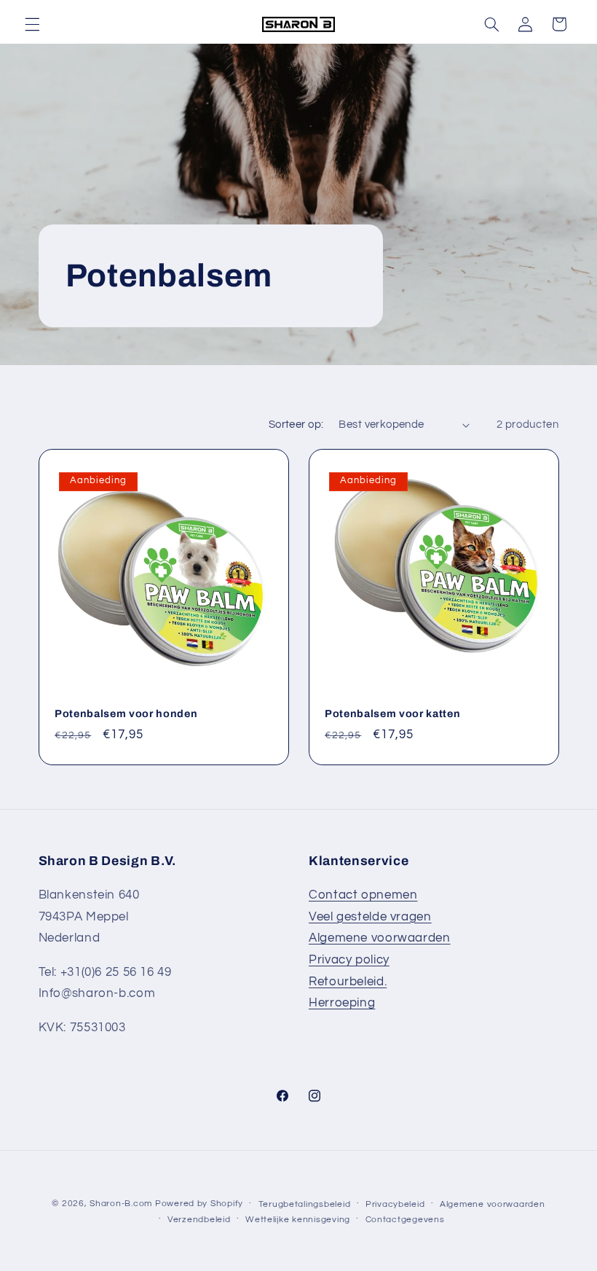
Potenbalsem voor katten (392, 713)
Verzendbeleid (199, 1220)
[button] (32, 24)
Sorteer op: (296, 424)
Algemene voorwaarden (380, 938)
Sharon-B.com (121, 1204)
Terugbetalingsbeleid (304, 1204)
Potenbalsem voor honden (126, 713)
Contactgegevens (405, 1220)
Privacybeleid (395, 1204)
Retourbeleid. (348, 981)
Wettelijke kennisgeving (297, 1220)
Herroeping (342, 1002)
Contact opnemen (363, 895)
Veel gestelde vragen (370, 916)
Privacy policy (349, 959)
